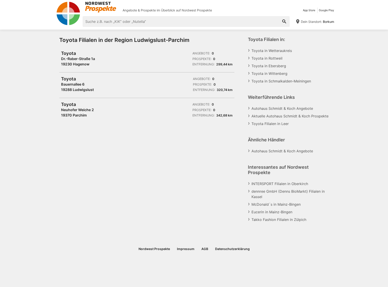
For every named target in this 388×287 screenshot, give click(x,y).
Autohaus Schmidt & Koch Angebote (282, 108)
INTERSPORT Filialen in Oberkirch (279, 183)
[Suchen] (284, 21)
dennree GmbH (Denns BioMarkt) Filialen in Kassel (288, 194)
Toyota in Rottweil (266, 58)
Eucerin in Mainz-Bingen (271, 212)
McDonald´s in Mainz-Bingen (276, 204)
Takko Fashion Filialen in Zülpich (278, 219)
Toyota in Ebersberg (268, 66)
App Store (309, 10)
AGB (204, 249)
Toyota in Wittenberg (269, 73)
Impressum (185, 249)
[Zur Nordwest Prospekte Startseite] (86, 7)
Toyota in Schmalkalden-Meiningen (281, 81)
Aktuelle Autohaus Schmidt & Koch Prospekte (289, 116)
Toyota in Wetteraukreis (271, 50)
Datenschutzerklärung (232, 249)
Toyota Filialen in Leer (270, 123)
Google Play (326, 10)
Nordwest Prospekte (197, 10)
